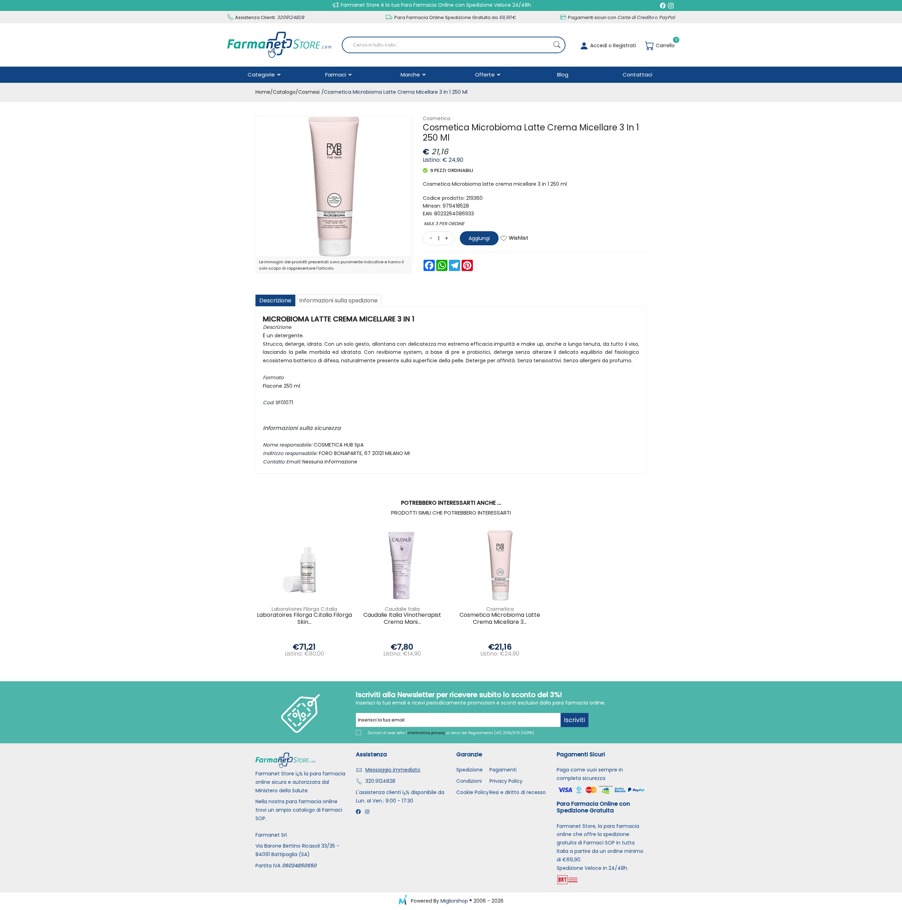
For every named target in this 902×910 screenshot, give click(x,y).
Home (262, 92)
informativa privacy (426, 733)
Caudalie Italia (402, 609)
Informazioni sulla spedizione (338, 300)
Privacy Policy (506, 781)
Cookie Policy (472, 792)
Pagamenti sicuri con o (621, 17)
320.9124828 (380, 781)
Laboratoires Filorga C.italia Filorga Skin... (304, 618)
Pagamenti (503, 769)
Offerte (485, 74)
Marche (411, 74)
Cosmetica (436, 118)
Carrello (664, 45)
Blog (562, 74)
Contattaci (637, 74)
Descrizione (275, 300)
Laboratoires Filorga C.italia (304, 609)
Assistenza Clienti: (269, 17)
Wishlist (518, 237)
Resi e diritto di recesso (517, 792)
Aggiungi (479, 238)
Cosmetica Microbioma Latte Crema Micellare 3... (499, 618)
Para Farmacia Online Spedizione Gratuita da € (454, 17)
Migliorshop (454, 900)
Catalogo (284, 92)
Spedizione (469, 769)
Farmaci (336, 74)
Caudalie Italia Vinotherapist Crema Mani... (402, 618)
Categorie (262, 74)
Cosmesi (309, 92)
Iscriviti (574, 720)
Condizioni (469, 781)
